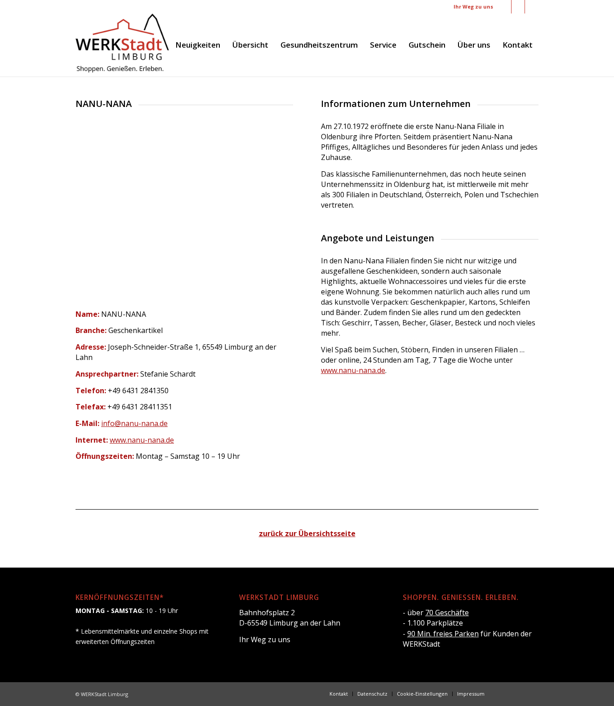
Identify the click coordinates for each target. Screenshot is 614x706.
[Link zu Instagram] (518, 6)
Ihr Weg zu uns (473, 6)
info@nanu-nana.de (134, 423)
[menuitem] (197, 44)
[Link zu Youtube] (531, 6)
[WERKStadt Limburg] (122, 44)
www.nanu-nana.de (142, 440)
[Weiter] (272, 212)
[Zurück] (95, 212)
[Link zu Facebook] (504, 6)
